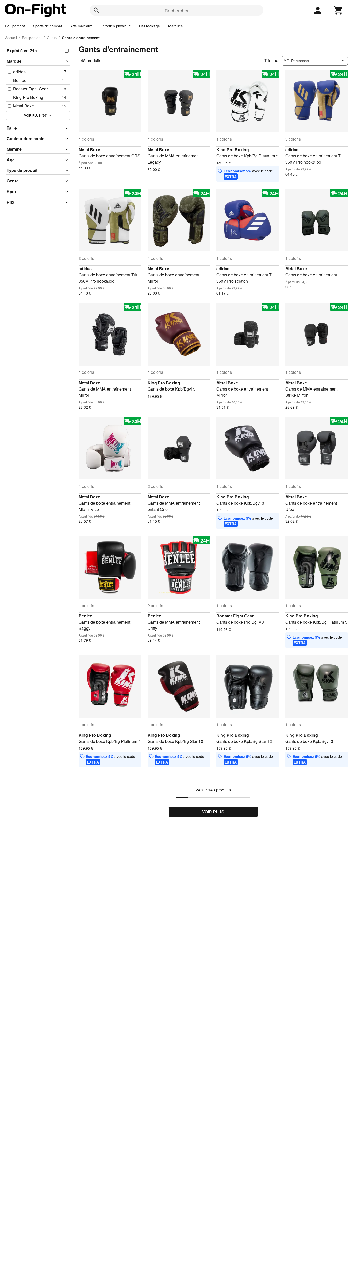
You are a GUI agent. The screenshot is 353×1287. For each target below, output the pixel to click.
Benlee (85, 616)
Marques (175, 25)
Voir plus (213, 812)
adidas (291, 150)
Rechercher (177, 10)
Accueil (11, 37)
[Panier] (338, 10)
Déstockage (149, 25)
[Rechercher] (96, 10)
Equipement (15, 25)
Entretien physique (115, 25)
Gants (52, 37)
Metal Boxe (89, 150)
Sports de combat (47, 25)
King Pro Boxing (232, 150)
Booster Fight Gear (235, 616)
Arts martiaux (81, 25)
